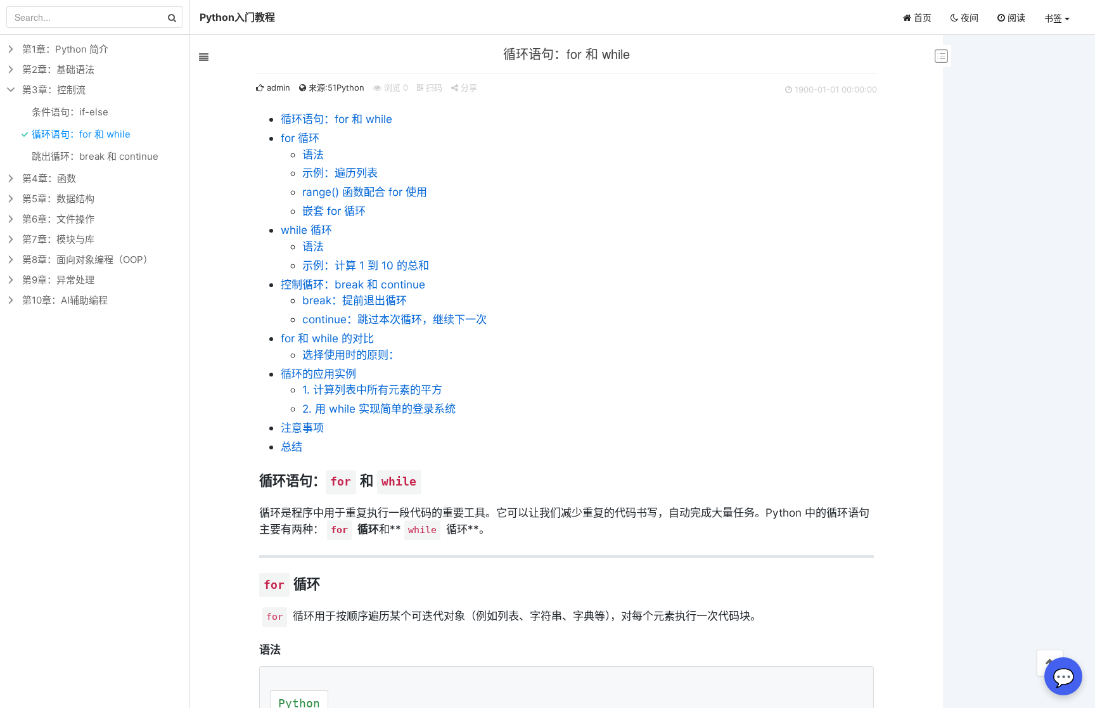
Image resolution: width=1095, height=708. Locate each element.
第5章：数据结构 (58, 199)
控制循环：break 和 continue (353, 284)
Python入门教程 (237, 17)
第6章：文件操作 (58, 219)
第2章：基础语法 (58, 69)
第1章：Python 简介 (65, 49)
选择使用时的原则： (350, 354)
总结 (291, 446)
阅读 (1015, 17)
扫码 (432, 87)
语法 (313, 154)
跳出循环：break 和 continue (95, 156)
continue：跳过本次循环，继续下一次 (394, 319)
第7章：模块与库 (58, 239)
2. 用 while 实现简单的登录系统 (379, 408)
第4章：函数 (49, 178)
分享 (467, 87)
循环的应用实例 (318, 373)
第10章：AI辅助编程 (65, 300)
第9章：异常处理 (58, 280)
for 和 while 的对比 (327, 338)
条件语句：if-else (70, 112)
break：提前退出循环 (354, 300)
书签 (1054, 17)
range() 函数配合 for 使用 (364, 191)
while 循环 (306, 229)
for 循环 (300, 138)
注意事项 (302, 427)
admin (277, 87)
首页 (921, 17)
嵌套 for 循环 (334, 210)
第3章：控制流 (54, 90)
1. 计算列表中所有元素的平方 (372, 389)
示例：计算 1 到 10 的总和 (365, 265)
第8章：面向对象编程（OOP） (87, 260)
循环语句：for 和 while (336, 119)
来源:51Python (335, 87)
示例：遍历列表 (340, 172)
